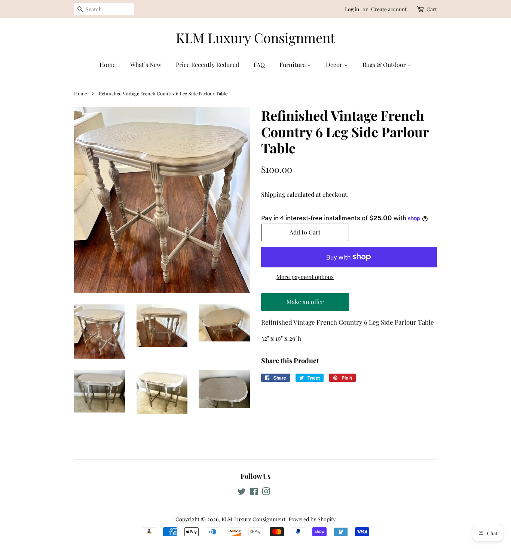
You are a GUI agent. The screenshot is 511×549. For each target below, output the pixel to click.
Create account (389, 9)
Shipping (273, 194)
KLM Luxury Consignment (255, 38)
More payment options (305, 276)
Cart (431, 9)
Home (108, 64)
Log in (352, 9)
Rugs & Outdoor (384, 64)
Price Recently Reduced (207, 64)
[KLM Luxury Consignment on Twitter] (242, 492)
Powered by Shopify (312, 519)
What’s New (145, 64)
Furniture (293, 64)
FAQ (259, 64)
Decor (335, 64)
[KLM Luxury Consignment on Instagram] (266, 492)
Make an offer (305, 304)
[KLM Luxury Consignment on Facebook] (254, 492)
